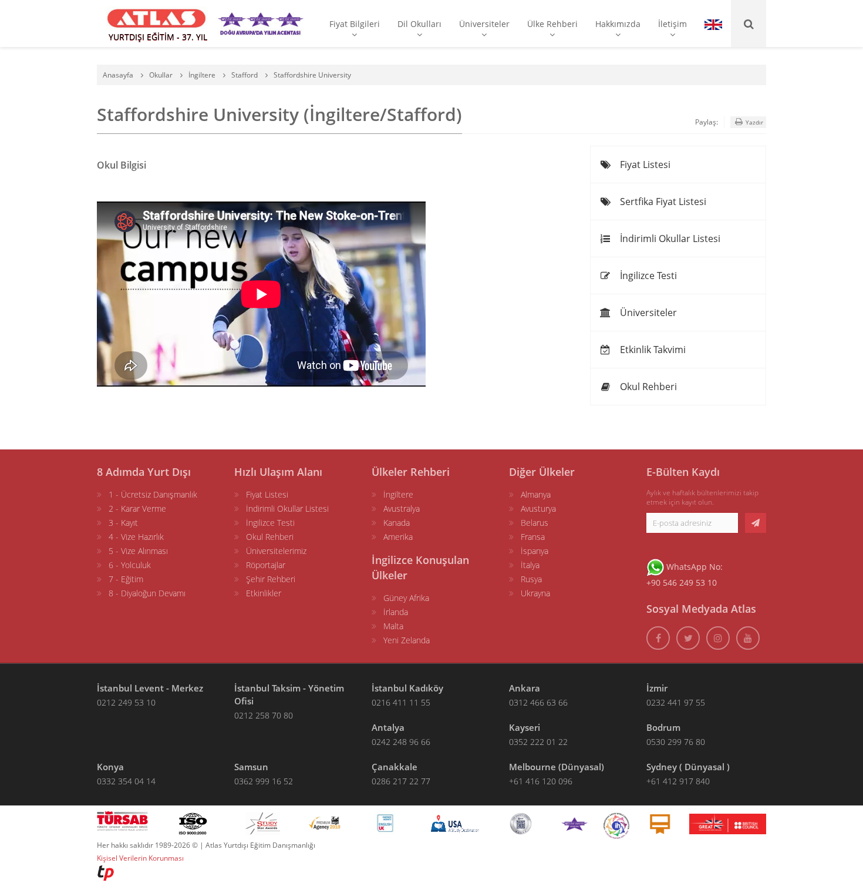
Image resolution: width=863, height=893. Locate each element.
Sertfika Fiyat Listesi (662, 201)
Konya (110, 767)
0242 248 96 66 (401, 741)
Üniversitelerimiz (276, 550)
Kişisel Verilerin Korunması (140, 858)
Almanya (536, 494)
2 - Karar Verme (137, 508)
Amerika (398, 536)
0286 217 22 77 (401, 781)
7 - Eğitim (126, 579)
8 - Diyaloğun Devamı (147, 593)
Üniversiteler (484, 23)
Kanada (396, 522)
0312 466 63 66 (538, 702)
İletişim (672, 23)
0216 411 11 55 (401, 702)
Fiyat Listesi (644, 164)
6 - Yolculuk (130, 564)
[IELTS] (660, 823)
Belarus (534, 522)
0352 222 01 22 (538, 741)
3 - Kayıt (123, 522)
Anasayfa (118, 75)
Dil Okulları (419, 23)
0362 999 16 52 (263, 781)
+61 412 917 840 (678, 781)
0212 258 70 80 (263, 715)
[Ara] (748, 23)
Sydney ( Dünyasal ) (688, 767)
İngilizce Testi (647, 275)
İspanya (534, 550)
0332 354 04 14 (126, 781)
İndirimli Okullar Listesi (669, 238)
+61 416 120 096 (540, 781)
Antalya (388, 727)
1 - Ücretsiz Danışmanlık (153, 494)
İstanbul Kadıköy (407, 688)
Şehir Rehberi (270, 579)
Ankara (524, 688)
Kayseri (524, 727)
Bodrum (663, 727)
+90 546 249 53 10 (681, 582)
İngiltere (201, 75)
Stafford (244, 75)
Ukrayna (535, 593)
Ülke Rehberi (552, 23)
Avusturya (538, 508)
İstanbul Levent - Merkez (150, 688)
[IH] (616, 823)
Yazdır (753, 122)
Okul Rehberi (647, 386)
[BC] (727, 823)
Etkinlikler (263, 593)
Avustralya (401, 508)
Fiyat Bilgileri (354, 23)
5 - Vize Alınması (138, 550)
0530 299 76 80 (675, 741)
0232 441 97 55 (675, 702)
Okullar (161, 75)
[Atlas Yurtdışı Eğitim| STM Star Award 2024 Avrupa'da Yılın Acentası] (574, 823)
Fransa (533, 536)
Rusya (531, 579)
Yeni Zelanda (406, 640)
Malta (393, 626)
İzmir (657, 688)
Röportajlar (265, 564)
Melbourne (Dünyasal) (556, 767)
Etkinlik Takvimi (652, 349)
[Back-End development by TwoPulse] (105, 872)
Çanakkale (394, 767)
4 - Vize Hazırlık (136, 536)
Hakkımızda (617, 23)
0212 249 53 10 (126, 702)
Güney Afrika (406, 597)
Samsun (251, 767)
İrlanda (395, 611)
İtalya (530, 564)
